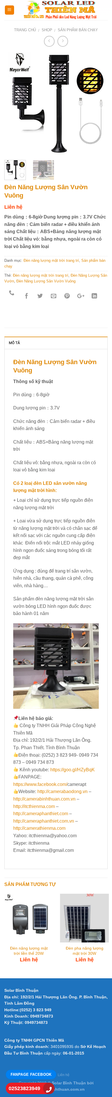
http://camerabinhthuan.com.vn (44, 799)
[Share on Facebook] (26, 296)
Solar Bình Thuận (21, 990)
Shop (47, 30)
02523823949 (24, 1088)
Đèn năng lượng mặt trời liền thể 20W (29, 951)
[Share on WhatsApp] (12, 296)
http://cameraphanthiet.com (40, 813)
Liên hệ (63, 1075)
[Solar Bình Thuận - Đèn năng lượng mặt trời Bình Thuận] (61, 10)
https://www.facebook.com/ (40, 784)
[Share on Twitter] (40, 296)
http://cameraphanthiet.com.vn (43, 821)
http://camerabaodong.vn (62, 791)
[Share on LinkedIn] (94, 296)
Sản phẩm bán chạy (78, 30)
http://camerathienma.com (39, 828)
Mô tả (14, 343)
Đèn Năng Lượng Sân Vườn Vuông (46, 281)
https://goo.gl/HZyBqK (72, 769)
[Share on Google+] (80, 296)
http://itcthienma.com (34, 806)
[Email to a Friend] (53, 296)
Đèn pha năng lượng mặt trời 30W (84, 951)
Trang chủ (25, 30)
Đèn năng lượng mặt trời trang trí (51, 260)
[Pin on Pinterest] (67, 296)
